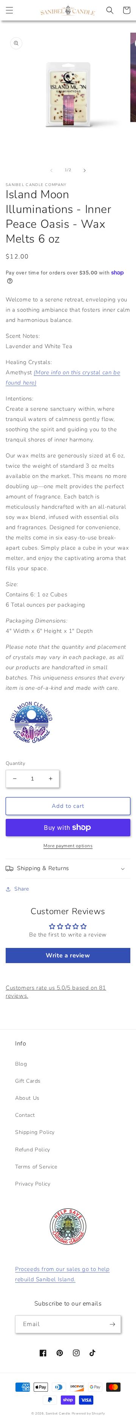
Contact (25, 1115)
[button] (9, 10)
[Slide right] (84, 170)
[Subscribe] (112, 1324)
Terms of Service (36, 1166)
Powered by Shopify (88, 1413)
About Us (27, 1098)
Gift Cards (28, 1081)
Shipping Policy (35, 1132)
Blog (21, 1063)
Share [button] (21, 888)
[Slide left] (51, 170)
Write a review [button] (68, 955)
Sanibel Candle (58, 1413)
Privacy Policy (32, 1183)
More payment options (68, 846)
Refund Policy (32, 1149)
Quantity (15, 763)
